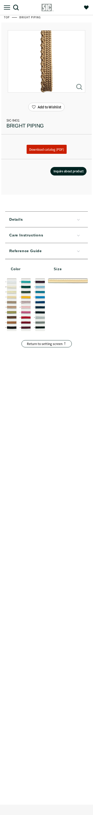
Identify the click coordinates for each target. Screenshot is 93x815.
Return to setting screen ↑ (46, 343)
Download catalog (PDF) (46, 149)
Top (7, 17)
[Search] (18, 7)
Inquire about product (68, 171)
